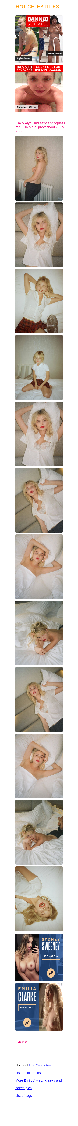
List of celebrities (28, 1073)
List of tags (23, 1096)
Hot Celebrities (40, 1065)
